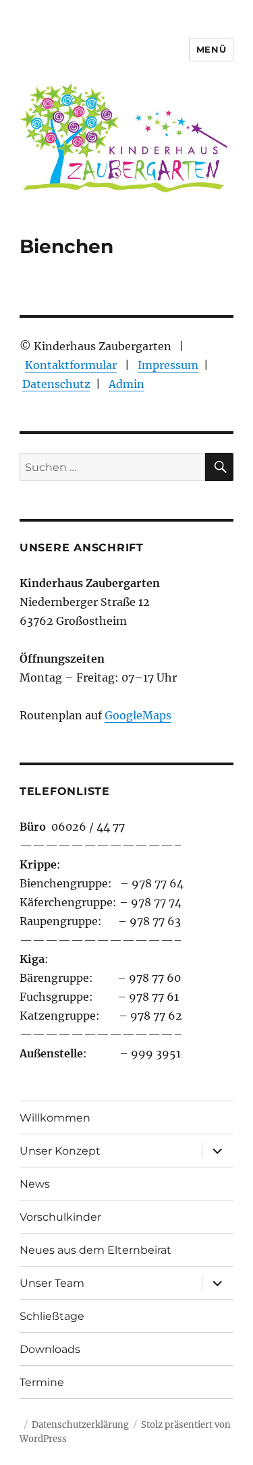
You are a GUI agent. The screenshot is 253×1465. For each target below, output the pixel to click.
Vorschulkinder (60, 1217)
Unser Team (52, 1283)
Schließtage (52, 1316)
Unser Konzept (60, 1150)
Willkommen (55, 1117)
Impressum (168, 365)
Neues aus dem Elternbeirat (95, 1250)
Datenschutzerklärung (80, 1425)
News (35, 1184)
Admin (126, 384)
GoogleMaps (138, 715)
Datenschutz (56, 384)
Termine (42, 1382)
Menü (211, 49)
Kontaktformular (71, 365)
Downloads (50, 1349)
